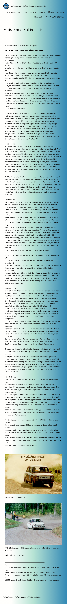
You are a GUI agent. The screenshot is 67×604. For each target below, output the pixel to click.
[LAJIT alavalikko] (35, 12)
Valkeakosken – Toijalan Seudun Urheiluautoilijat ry (29, 6)
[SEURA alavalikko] (27, 12)
